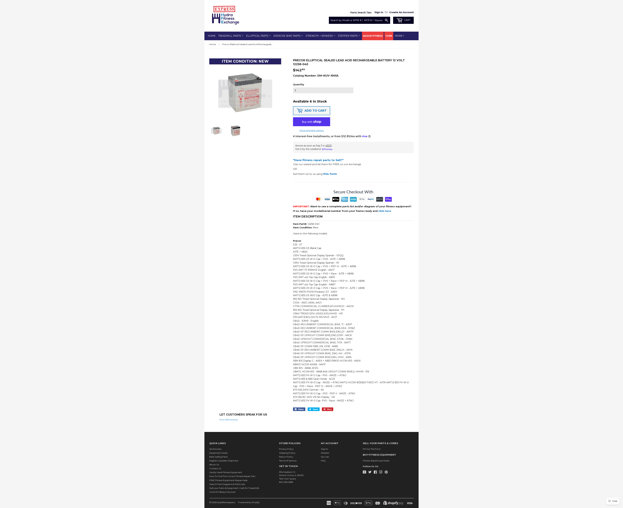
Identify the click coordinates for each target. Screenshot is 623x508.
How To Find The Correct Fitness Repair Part (232, 476)
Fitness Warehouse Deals (376, 460)
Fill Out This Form (372, 449)
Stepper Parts (348, 35)
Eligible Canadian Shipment (223, 460)
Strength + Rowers (319, 35)
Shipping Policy (287, 453)
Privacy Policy (286, 449)
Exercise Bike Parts (287, 35)
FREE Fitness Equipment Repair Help (228, 480)
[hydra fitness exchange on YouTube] (364, 472)
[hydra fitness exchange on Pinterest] (386, 472)
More (399, 35)
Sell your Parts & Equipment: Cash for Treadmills (234, 488)
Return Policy (286, 456)
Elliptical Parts (257, 35)
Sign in (378, 12)
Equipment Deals (218, 453)
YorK (388, 35)
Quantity (298, 84)
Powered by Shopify (248, 502)
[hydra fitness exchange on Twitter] (370, 472)
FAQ (323, 460)
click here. (384, 210)
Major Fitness (373, 35)
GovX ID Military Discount (222, 492)
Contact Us (215, 468)
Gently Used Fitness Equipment (225, 472)
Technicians (215, 449)
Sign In (324, 449)
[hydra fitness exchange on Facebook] (375, 472)
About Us (214, 464)
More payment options (311, 130)
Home (212, 35)
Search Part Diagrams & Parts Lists (227, 484)
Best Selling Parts (218, 456)
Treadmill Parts (230, 35)
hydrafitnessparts (226, 502)
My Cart (325, 456)
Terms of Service (288, 460)
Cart (406, 20)
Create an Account (401, 12)
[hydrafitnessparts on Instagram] (380, 472)
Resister (325, 453)
